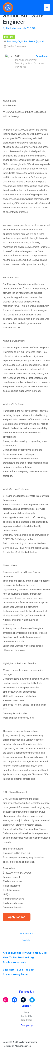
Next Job (26, 940)
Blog (26, 1012)
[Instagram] (5, 999)
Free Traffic (26, 1020)
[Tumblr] (23, 999)
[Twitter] (32, 999)
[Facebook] (14, 999)
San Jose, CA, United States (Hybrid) (25, 41)
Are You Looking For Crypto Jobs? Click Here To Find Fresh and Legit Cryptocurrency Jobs (25, 957)
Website (43, 56)
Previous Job (26, 933)
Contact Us (26, 1016)
